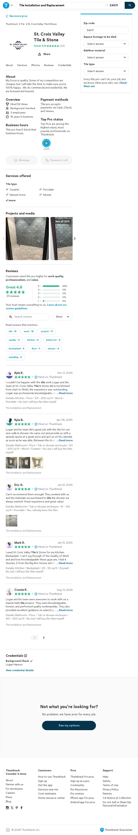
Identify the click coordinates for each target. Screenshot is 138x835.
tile (22, 24)
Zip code (89, 23)
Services (22, 65)
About (9, 65)
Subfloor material (94, 50)
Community (77, 785)
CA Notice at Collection (117, 797)
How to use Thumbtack (52, 776)
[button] (18, 43)
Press (9, 797)
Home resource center (51, 797)
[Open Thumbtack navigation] (8, 5)
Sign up (42, 781)
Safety (107, 781)
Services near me (48, 789)
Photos (35, 65)
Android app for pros (82, 802)
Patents (107, 793)
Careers (10, 792)
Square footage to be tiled (100, 36)
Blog (8, 801)
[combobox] (60, 5)
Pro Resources (79, 789)
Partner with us (14, 784)
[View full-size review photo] (11, 462)
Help (105, 776)
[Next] (44, 637)
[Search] (130, 5)
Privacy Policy (110, 789)
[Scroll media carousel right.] (74, 238)
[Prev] (34, 637)
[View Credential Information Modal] (25, 655)
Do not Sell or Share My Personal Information (117, 804)
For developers (14, 788)
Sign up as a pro (79, 781)
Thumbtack (12, 24)
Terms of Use (110, 785)
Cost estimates (47, 793)
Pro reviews (77, 793)
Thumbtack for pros (82, 776)
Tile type (89, 64)
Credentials (64, 65)
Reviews (49, 65)
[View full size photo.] (27, 238)
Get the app (45, 785)
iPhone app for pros (82, 797)
